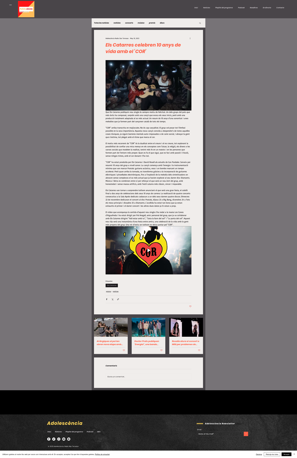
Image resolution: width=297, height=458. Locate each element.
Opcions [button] (259, 454)
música (141, 23)
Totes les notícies (101, 23)
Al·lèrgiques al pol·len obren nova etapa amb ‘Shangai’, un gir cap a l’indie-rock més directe (109, 343)
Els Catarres (111, 285)
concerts (129, 23)
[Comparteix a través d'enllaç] (118, 299)
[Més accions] (190, 38)
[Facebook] (48, 439)
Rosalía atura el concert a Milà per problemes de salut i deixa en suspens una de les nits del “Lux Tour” (185, 343)
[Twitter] (53, 439)
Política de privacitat (102, 454)
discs (162, 23)
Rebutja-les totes (272, 454)
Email (199, 430)
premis (152, 23)
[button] (242, 8)
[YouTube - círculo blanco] (63, 439)
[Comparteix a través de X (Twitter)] (112, 299)
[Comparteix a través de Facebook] (107, 299)
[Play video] (148, 250)
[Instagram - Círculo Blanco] (58, 439)
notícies (117, 23)
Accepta (286, 454)
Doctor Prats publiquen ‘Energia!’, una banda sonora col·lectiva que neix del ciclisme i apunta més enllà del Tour (147, 343)
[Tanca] (294, 454)
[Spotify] (68, 439)
